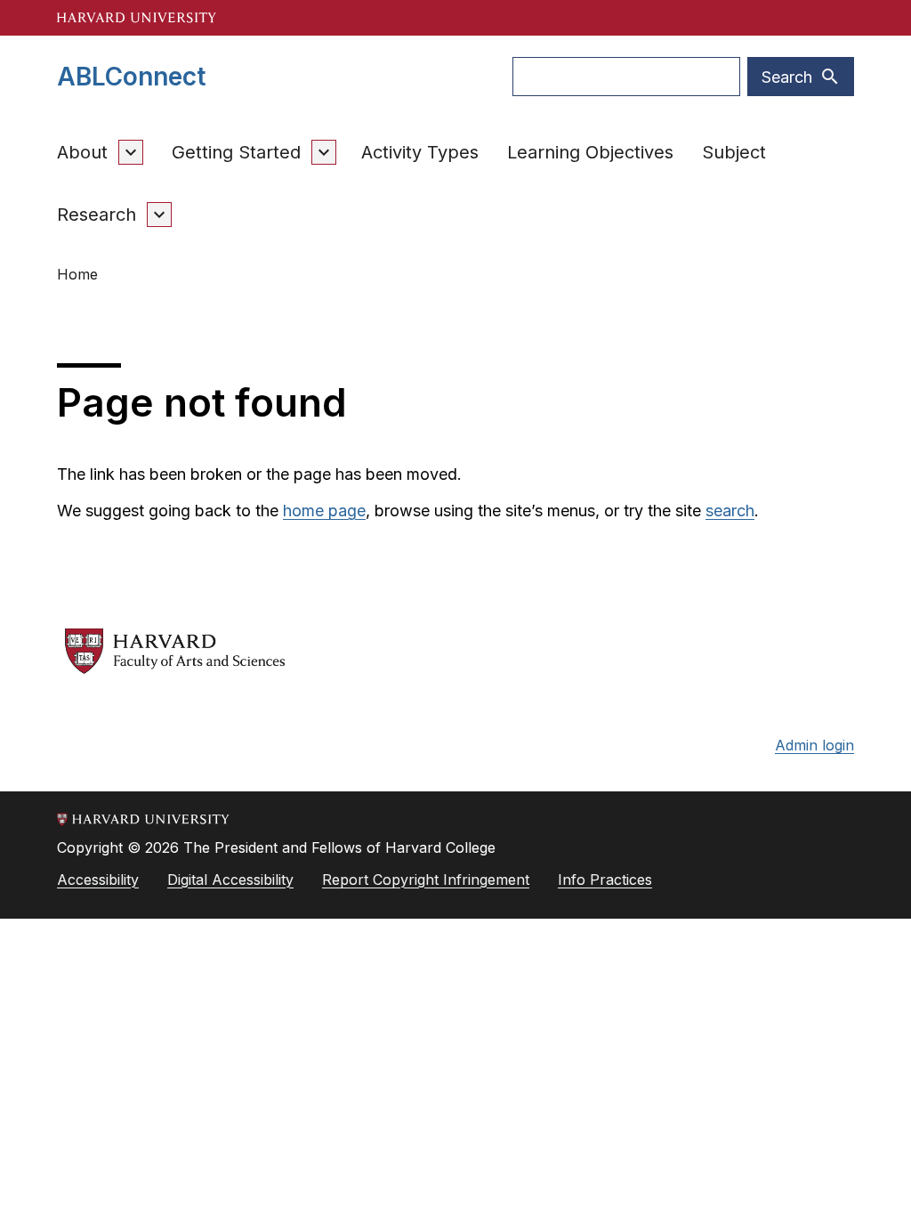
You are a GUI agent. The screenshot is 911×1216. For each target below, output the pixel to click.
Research (96, 214)
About (82, 152)
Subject (734, 152)
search (729, 510)
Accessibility (98, 879)
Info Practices (605, 879)
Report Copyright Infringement (425, 879)
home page (324, 510)
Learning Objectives (590, 152)
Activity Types (420, 152)
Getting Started (236, 152)
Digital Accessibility (230, 879)
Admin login (814, 745)
